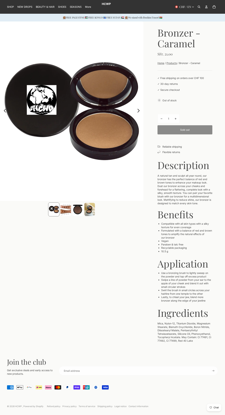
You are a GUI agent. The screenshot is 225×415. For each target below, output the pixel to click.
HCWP (18, 406)
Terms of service (87, 406)
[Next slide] (139, 111)
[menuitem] (88, 7)
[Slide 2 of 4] (65, 209)
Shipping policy (104, 406)
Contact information (138, 406)
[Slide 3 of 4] (77, 209)
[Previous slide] (4, 111)
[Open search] (199, 7)
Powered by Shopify (33, 406)
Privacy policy (69, 406)
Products (171, 63)
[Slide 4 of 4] (89, 209)
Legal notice (120, 406)
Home (161, 63)
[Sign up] (213, 371)
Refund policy (53, 406)
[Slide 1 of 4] (54, 209)
